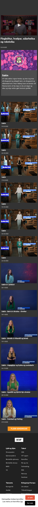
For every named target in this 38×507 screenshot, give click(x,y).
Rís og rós (24, 463)
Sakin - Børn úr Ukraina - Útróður (14, 312)
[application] (19, 25)
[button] (19, 25)
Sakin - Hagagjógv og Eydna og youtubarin (18, 365)
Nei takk (30, 503)
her (21, 501)
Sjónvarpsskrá (11, 456)
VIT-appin (24, 456)
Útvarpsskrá (10, 452)
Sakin (4, 124)
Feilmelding (25, 466)
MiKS (7, 466)
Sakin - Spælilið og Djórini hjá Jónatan (16, 392)
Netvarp (24, 474)
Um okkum (24, 487)
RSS (22, 470)
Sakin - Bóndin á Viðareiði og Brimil (15, 339)
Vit (7, 470)
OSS (22, 452)
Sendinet (24, 477)
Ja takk (30, 497)
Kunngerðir (10, 487)
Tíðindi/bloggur (26, 490)
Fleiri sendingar (19, 429)
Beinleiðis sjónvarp (12, 459)
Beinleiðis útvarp (11, 463)
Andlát (8, 490)
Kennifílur (24, 459)
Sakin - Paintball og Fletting (12, 419)
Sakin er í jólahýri (8, 285)
